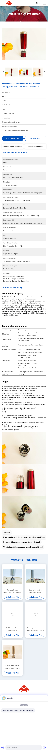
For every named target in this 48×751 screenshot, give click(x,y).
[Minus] (45, 698)
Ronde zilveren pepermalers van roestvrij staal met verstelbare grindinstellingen (12, 591)
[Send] (45, 747)
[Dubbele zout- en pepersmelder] (12, 614)
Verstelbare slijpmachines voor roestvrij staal (23, 547)
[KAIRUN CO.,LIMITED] (9, 3)
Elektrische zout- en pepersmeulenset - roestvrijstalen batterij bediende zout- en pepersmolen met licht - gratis (35, 591)
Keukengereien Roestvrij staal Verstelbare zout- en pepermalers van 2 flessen (35, 629)
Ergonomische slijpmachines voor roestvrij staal (24, 537)
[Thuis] (24, 691)
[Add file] (2, 747)
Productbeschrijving (35, 146)
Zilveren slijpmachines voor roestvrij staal (21, 542)
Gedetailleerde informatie (12, 146)
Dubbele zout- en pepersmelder (12, 629)
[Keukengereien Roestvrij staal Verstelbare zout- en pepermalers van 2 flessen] (35, 614)
